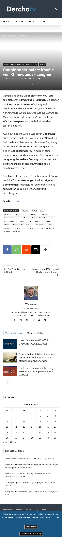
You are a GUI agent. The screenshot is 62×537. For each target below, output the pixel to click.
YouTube (16, 232)
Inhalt (29, 221)
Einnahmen (31, 214)
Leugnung (40, 225)
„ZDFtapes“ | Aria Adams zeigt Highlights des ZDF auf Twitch (30, 484)
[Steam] (34, 320)
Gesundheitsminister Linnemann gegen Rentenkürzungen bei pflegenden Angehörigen (37, 357)
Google (21, 221)
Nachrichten (22, 228)
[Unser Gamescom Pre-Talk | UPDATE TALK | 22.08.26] (10, 344)
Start (3, 35)
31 (55, 438)
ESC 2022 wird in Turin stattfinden (14, 270)
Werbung (50, 228)
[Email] (35, 249)
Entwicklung (44, 214)
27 (24, 438)
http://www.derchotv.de (31, 308)
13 (24, 427)
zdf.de (15, 201)
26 (15, 438)
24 (55, 432)
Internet (47, 221)
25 (7, 438)
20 (24, 432)
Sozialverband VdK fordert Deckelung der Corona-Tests (45, 272)
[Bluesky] (46, 320)
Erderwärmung (10, 218)
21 (32, 432)
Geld (53, 218)
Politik (42, 64)
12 (15, 427)
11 (7, 427)
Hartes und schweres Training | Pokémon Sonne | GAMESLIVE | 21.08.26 (36, 371)
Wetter (7, 232)
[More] (45, 249)
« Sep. (6, 442)
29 (40, 438)
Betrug (42, 211)
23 (47, 432)
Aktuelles (25, 211)
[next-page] (9, 382)
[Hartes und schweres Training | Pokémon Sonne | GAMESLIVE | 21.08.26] (10, 371)
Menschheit (9, 228)
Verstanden (31, 526)
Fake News (24, 218)
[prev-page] (4, 382)
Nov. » (13, 442)
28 (32, 438)
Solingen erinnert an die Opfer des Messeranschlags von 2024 (31, 493)
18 (7, 432)
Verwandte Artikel (14, 333)
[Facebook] (7, 249)
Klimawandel (17, 225)
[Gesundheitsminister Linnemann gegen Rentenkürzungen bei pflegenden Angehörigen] (10, 357)
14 (32, 427)
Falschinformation (39, 218)
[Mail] (28, 320)
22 (40, 432)
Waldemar (10, 79)
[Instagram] (21, 320)
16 (47, 427)
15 (40, 427)
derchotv (20, 214)
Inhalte (38, 221)
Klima (6, 225)
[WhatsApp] (16, 249)
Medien (51, 225)
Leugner (29, 225)
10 (55, 421)
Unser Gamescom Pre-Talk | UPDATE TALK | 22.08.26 (29, 458)
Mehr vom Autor (35, 333)
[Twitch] (40, 320)
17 (55, 427)
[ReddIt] (26, 249)
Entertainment (22, 35)
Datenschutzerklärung (31, 533)
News (10, 35)
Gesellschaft (31, 64)
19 (15, 432)
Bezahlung (8, 214)
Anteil (34, 211)
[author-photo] (31, 300)
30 (47, 438)
